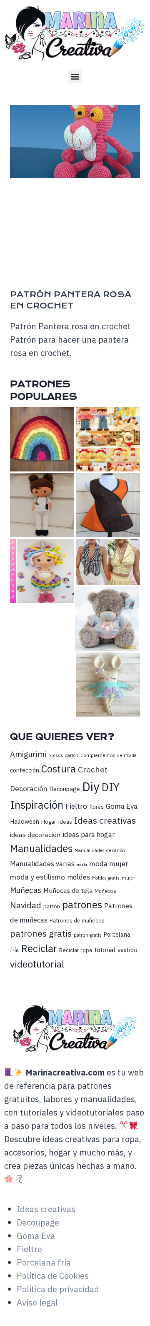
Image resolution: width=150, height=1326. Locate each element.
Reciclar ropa (75, 950)
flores (96, 806)
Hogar (48, 821)
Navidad (25, 905)
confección (24, 770)
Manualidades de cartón (100, 850)
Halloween (24, 821)
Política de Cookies (53, 1275)
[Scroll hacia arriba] (142, 1308)
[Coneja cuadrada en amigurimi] (108, 684)
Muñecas (25, 890)
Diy (91, 787)
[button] (75, 76)
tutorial (104, 949)
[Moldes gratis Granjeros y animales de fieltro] (108, 439)
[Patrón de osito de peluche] (107, 619)
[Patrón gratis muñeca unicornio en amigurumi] (42, 571)
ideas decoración (35, 834)
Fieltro (76, 806)
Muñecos (105, 891)
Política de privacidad (58, 1289)
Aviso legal (37, 1302)
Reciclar (39, 948)
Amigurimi (28, 754)
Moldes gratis (106, 878)
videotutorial (37, 964)
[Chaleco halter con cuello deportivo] (108, 562)
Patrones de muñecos (77, 920)
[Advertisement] (75, 235)
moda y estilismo (37, 877)
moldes (78, 877)
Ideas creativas (105, 820)
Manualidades (41, 848)
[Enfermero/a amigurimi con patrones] (42, 505)
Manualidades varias (42, 863)
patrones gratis (41, 933)
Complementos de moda (108, 755)
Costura (58, 768)
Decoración (28, 788)
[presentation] (75, 141)
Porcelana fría (44, 1262)
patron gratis (88, 935)
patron (51, 906)
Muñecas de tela (67, 890)
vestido (128, 950)
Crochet (93, 769)
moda (82, 864)
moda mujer (108, 863)
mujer (128, 878)
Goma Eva (122, 806)
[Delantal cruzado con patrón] (108, 505)
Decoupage (64, 789)
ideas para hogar (88, 834)
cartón (71, 755)
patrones (82, 904)
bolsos (55, 755)
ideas (65, 821)
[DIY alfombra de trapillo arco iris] (42, 439)
